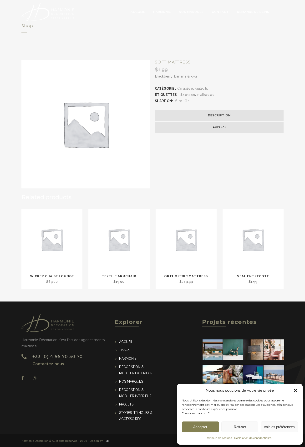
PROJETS (126, 404)
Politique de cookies (219, 438)
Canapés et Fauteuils (193, 88)
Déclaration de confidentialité (252, 438)
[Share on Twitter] (180, 101)
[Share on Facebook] (176, 101)
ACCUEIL (126, 342)
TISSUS (124, 350)
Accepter (200, 427)
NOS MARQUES (131, 381)
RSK (106, 440)
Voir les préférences (279, 427)
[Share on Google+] (187, 101)
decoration (187, 95)
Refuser (240, 427)
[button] (295, 390)
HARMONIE (127, 358)
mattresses (205, 95)
